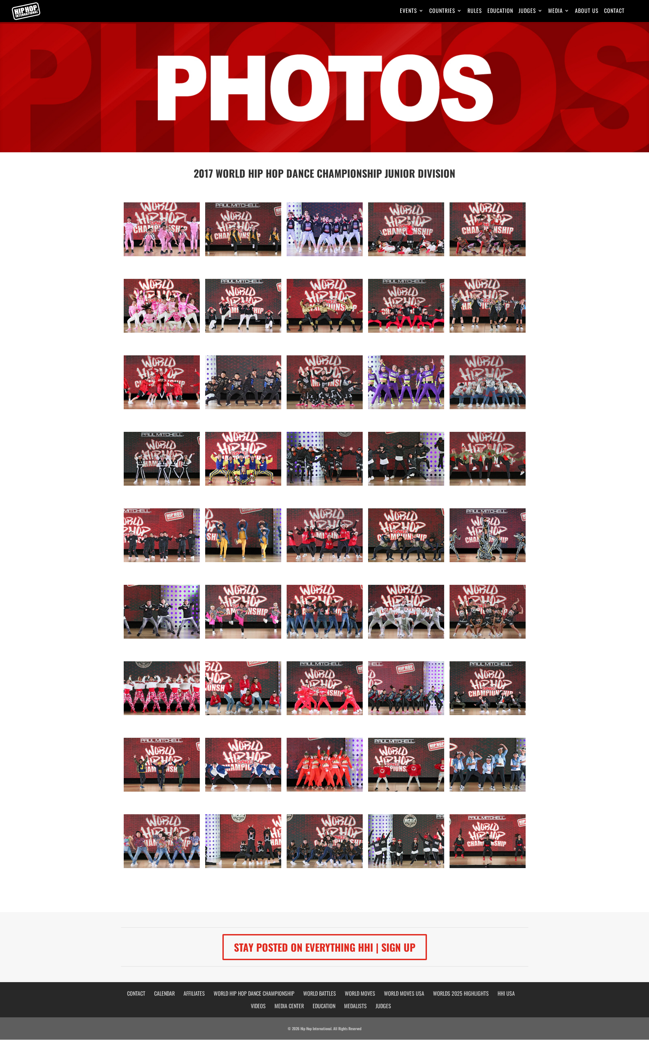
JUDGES (383, 1006)
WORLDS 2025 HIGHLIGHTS (461, 993)
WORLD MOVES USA (404, 993)
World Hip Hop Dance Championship (254, 993)
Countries (442, 11)
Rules (474, 11)
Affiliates (194, 993)
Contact (614, 11)
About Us (587, 11)
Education (500, 11)
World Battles (319, 993)
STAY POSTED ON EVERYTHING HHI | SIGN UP (324, 947)
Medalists (355, 1006)
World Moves (360, 993)
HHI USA (506, 993)
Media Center (289, 1006)
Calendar (164, 993)
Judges (527, 11)
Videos (258, 1006)
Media (555, 11)
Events (408, 11)
